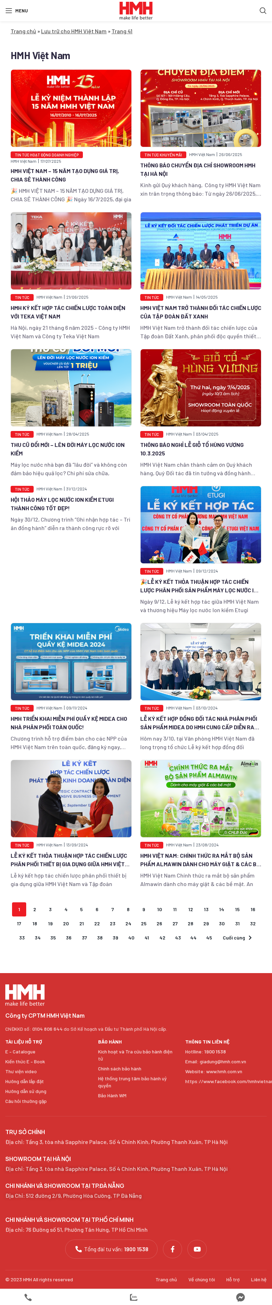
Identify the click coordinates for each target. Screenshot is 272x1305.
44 (193, 938)
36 (69, 938)
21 (81, 923)
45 (209, 938)
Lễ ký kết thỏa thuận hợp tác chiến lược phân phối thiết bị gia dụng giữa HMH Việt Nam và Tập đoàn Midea (69, 864)
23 (112, 923)
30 (222, 923)
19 (50, 923)
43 (178, 938)
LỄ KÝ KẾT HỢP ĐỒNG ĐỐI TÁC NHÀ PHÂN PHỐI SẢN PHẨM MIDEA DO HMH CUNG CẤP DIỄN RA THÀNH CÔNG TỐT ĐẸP (198, 727)
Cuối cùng (234, 938)
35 (53, 938)
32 (253, 923)
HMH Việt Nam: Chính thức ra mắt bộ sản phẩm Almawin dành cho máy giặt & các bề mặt (200, 864)
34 (38, 938)
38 (100, 938)
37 (84, 938)
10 (159, 909)
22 (97, 923)
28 (190, 923)
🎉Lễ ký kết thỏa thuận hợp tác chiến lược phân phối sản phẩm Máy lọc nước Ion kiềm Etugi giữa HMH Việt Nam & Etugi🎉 (200, 590)
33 (22, 938)
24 (128, 923)
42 (162, 938)
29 (206, 923)
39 (115, 938)
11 (175, 909)
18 (35, 923)
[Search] (263, 11)
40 (131, 938)
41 (146, 938)
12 (190, 909)
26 (159, 923)
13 (206, 909)
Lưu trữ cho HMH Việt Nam (74, 31)
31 (237, 923)
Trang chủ (23, 31)
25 (144, 923)
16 (253, 909)
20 (66, 923)
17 (19, 923)
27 (175, 923)
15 (237, 909)
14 (221, 909)
